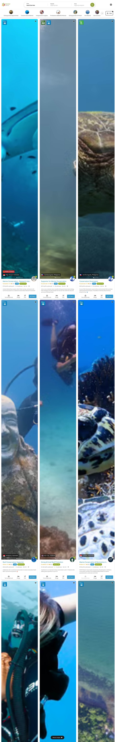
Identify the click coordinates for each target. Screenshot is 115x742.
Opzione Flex (23, 283)
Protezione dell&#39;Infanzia (58, 15)
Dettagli (32, 296)
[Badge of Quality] (36, 277)
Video (17, 283)
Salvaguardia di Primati (75, 15)
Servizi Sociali (97, 15)
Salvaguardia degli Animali (11, 15)
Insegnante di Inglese (42, 15)
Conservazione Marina (27, 15)
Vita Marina (87, 15)
